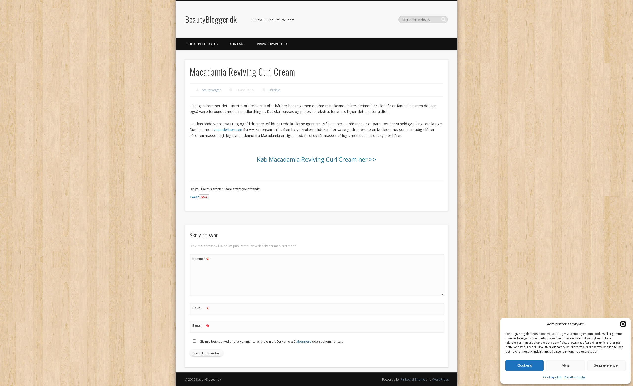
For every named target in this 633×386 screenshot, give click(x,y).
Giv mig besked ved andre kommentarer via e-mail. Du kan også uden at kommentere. (271, 341)
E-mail (200, 326)
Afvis (566, 365)
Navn (200, 308)
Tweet (194, 197)
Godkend (524, 365)
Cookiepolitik (552, 377)
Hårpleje (274, 90)
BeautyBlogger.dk (211, 19)
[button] (623, 324)
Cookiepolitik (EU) (202, 44)
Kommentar (201, 259)
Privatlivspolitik (574, 377)
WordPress (440, 379)
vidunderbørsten (228, 129)
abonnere (303, 341)
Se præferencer (606, 365)
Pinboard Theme (412, 379)
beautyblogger (211, 90)
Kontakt (237, 44)
